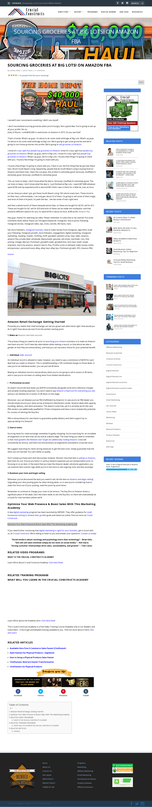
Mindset (109, 423)
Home (45, 763)
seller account (26, 355)
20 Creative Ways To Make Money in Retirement (124, 218)
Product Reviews (113, 435)
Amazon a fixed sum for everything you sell (76, 391)
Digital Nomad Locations (116, 382)
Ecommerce (111, 394)
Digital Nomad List (114, 376)
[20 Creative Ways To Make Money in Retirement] (109, 219)
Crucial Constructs (21, 533)
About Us (46, 767)
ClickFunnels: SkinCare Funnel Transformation (32, 662)
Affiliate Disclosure (85, 787)
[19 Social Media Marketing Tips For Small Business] (109, 261)
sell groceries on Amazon (70, 144)
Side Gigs (124, 12)
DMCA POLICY (48, 779)
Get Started (111, 406)
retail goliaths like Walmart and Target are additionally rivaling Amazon (45, 439)
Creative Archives (113, 359)
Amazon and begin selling (81, 479)
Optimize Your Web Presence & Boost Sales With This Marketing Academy (40, 714)
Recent (78, 12)
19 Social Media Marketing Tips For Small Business (124, 261)
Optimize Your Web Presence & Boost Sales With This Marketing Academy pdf (42, 524)
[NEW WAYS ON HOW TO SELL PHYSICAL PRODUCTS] (109, 230)
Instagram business (34, 230)
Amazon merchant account (30, 335)
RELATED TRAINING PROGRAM (23, 723)
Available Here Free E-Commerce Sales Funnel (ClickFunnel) (38, 648)
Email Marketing (113, 400)
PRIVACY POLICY (49, 783)
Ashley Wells (15, 70)
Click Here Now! (56, 562)
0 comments (40, 70)
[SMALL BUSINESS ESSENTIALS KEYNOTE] (109, 240)
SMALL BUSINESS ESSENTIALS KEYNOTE (125, 240)
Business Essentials (114, 353)
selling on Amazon (87, 458)
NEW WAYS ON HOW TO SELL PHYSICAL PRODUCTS (125, 229)
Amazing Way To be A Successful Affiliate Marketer (41, 3)
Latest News (27, 70)
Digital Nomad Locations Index (119, 388)
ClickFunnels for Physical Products (26, 666)
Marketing (116, 254)
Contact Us (47, 771)
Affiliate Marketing (114, 347)
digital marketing (21, 512)
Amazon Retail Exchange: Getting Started (27, 711)
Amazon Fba (84, 211)
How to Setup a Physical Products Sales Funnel (32, 657)
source (11, 254)
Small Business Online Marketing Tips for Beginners (125, 250)
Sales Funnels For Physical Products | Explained (32, 652)
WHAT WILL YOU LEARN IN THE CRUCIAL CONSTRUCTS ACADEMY (36, 725)
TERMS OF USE (48, 787)
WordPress (46, 803)
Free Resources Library (86, 779)
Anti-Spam (47, 775)
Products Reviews (84, 783)
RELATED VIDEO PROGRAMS (22, 717)
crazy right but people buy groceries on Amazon (38, 150)
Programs (93, 12)
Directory (63, 12)
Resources (137, 12)
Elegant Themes (24, 803)
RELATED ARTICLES (18, 728)
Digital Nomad (108, 12)
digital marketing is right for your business (58, 530)
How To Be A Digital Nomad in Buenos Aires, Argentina (122, 465)
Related (17, 731)
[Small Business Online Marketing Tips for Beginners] (109, 251)
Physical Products (113, 429)
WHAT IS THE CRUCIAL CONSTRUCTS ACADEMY (30, 720)
